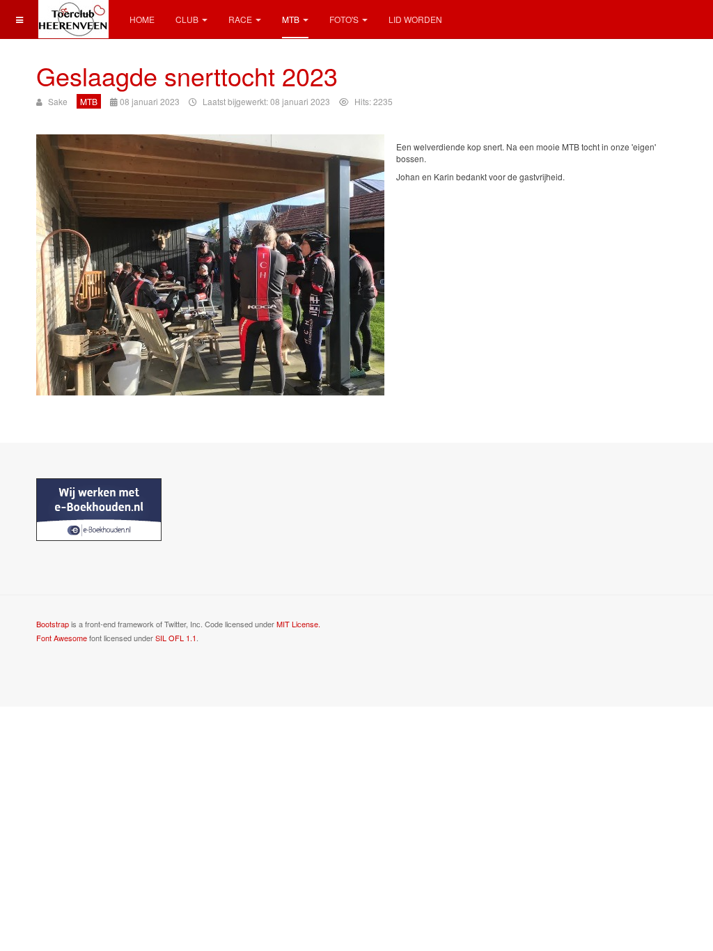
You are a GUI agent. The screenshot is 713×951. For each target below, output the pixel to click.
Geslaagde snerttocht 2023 (187, 75)
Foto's (344, 19)
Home (142, 19)
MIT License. (298, 623)
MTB (290, 19)
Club (186, 19)
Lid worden (415, 19)
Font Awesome (61, 637)
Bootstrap (52, 623)
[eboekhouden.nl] (99, 508)
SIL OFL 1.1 (175, 637)
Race (240, 19)
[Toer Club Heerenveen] (72, 19)
